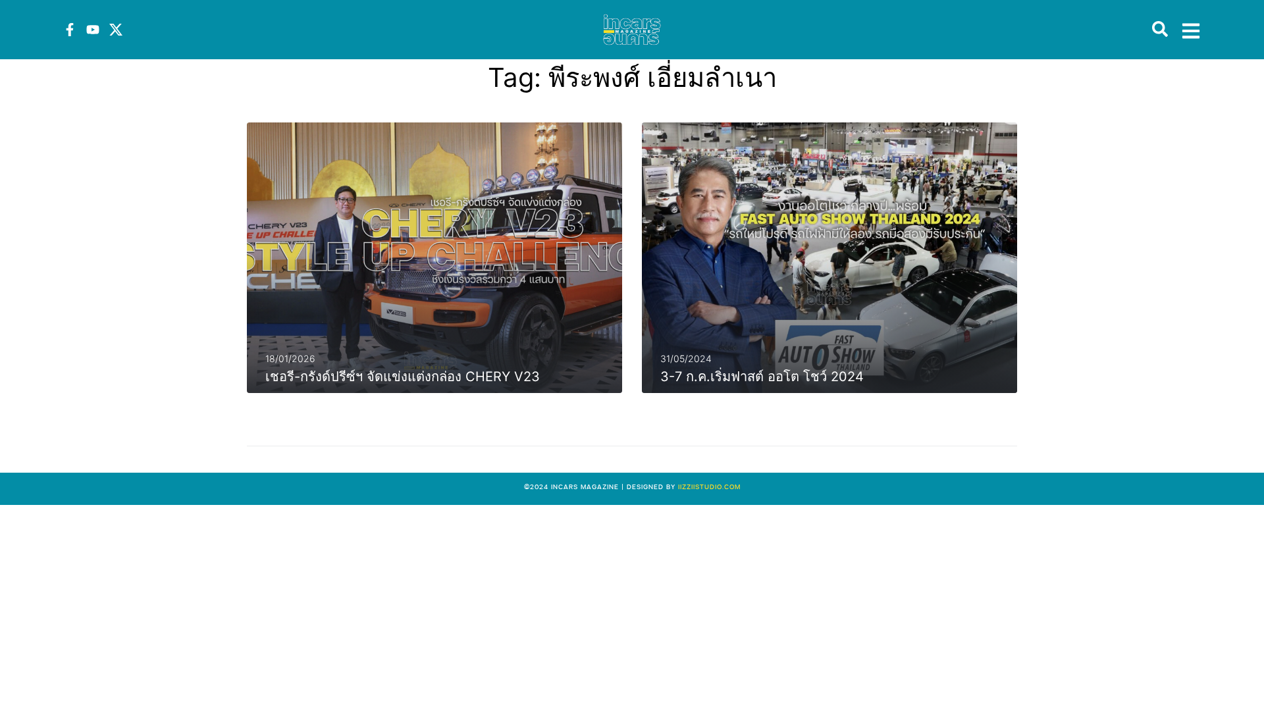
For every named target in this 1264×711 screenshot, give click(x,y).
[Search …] (1160, 29)
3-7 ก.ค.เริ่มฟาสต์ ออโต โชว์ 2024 (762, 376)
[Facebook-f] (69, 29)
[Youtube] (92, 29)
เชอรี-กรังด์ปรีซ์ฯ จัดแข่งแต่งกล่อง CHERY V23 (402, 376)
